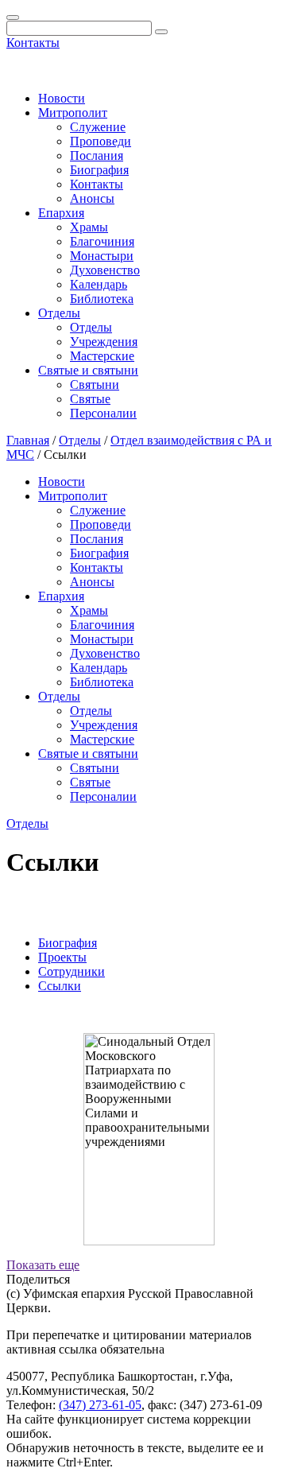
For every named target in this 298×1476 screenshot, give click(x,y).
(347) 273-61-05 (100, 1405)
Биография (99, 170)
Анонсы (92, 198)
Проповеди (100, 141)
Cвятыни (94, 384)
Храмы (89, 227)
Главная (27, 440)
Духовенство (105, 270)
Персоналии (103, 413)
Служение (98, 127)
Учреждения (103, 341)
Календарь (98, 284)
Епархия (61, 212)
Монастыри (102, 255)
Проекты (62, 957)
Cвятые (90, 399)
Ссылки (59, 985)
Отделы (59, 313)
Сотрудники (71, 971)
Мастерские (102, 356)
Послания (96, 155)
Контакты (33, 42)
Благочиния (102, 241)
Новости (61, 98)
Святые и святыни (88, 370)
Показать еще (42, 1265)
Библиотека (102, 298)
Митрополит (72, 112)
